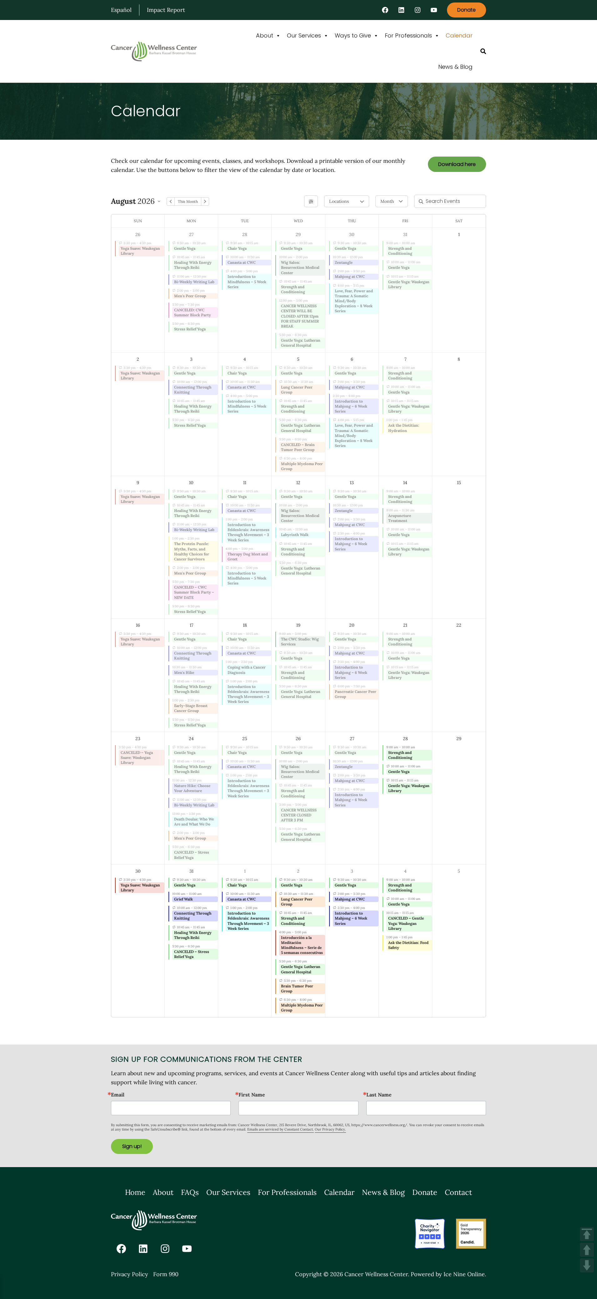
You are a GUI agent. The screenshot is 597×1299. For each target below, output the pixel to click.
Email (117, 1094)
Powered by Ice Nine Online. (448, 1274)
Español (121, 9)
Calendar (459, 35)
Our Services (304, 35)
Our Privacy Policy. (330, 1129)
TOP (587, 1234)
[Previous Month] (170, 201)
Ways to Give (353, 35)
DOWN (587, 1265)
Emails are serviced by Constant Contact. (280, 1129)
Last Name (379, 1094)
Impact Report (166, 9)
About (264, 35)
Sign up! (132, 1146)
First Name (251, 1094)
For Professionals (408, 35)
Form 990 (165, 1274)
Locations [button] (339, 201)
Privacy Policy (129, 1274)
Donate (466, 9)
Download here (457, 164)
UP (587, 1250)
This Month (188, 201)
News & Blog (455, 67)
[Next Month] (205, 201)
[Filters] (311, 201)
